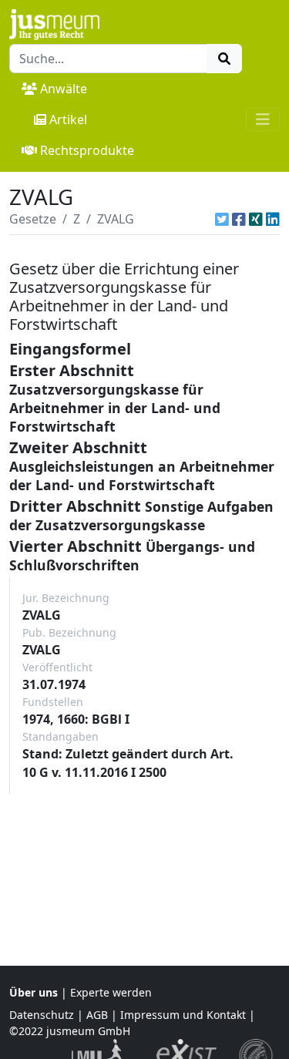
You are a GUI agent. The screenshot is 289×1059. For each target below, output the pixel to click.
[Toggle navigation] (263, 119)
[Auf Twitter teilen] (222, 219)
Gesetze (32, 218)
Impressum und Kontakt (183, 1014)
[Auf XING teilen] (256, 219)
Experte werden (111, 992)
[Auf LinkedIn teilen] (273, 219)
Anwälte (63, 88)
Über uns (33, 992)
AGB (97, 1014)
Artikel (68, 119)
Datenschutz (41, 1014)
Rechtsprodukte (87, 150)
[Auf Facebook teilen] (239, 219)
